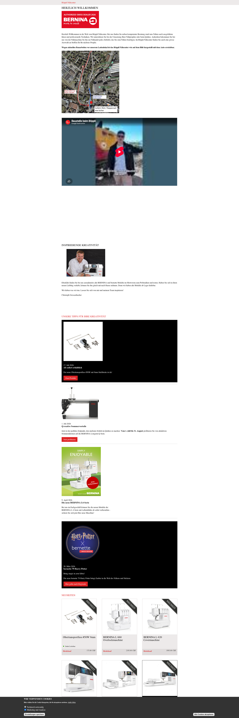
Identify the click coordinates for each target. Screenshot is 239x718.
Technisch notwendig (35, 707)
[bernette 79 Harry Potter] (83, 543)
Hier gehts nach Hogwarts (75, 584)
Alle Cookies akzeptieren (203, 714)
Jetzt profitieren (69, 439)
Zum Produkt (70, 378)
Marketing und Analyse (36, 709)
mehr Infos (72, 702)
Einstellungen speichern (34, 714)
